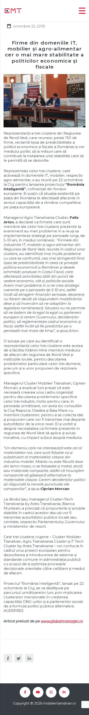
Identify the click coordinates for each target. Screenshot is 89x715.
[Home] (13, 10)
